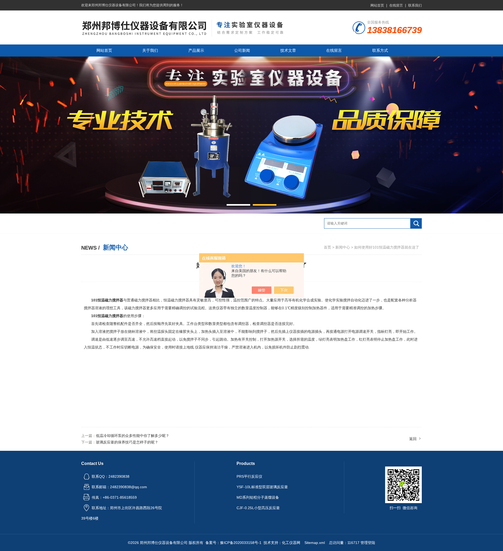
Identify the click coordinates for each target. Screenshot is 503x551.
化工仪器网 (291, 543)
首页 (327, 247)
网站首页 (377, 5)
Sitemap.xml (314, 543)
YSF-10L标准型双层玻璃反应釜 (262, 487)
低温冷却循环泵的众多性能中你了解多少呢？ (132, 436)
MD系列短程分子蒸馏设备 (258, 497)
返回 (413, 439)
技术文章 (288, 50)
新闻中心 (342, 247)
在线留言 (396, 5)
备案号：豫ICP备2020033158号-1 (233, 543)
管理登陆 (367, 543)
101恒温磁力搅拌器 (107, 316)
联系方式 (380, 50)
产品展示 (196, 50)
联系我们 (415, 5)
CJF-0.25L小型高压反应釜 (258, 508)
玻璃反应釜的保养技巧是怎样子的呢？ (127, 442)
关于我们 (150, 50)
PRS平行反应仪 (249, 476)
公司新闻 (242, 50)
